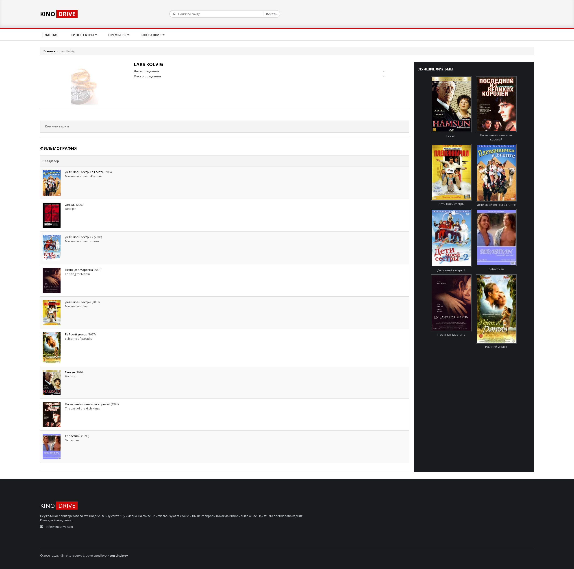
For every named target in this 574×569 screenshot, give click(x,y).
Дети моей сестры (78, 302)
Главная (50, 35)
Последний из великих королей (87, 404)
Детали (70, 205)
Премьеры (117, 35)
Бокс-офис (152, 35)
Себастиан (72, 436)
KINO (57, 14)
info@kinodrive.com (59, 527)
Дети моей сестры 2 (79, 237)
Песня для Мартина (79, 270)
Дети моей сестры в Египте (84, 172)
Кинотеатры (83, 35)
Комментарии (57, 126)
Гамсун (70, 372)
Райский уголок (76, 334)
